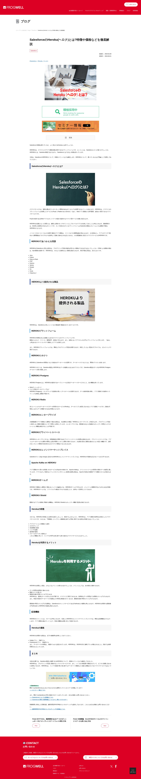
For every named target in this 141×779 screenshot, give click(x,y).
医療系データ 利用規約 (59, 773)
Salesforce (34, 50)
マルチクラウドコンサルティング (94, 10)
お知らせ (81, 765)
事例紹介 (121, 10)
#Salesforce (33, 61)
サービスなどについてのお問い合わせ (40, 757)
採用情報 (135, 10)
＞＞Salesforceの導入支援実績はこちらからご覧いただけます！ (49, 699)
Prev (36, 725)
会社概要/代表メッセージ (76, 10)
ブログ (128, 10)
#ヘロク (46, 61)
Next (105, 725)
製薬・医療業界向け (111, 10)
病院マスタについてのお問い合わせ (100, 757)
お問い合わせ (132, 4)
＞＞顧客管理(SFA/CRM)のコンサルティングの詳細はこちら (47, 709)
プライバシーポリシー (84, 770)
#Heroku (40, 61)
